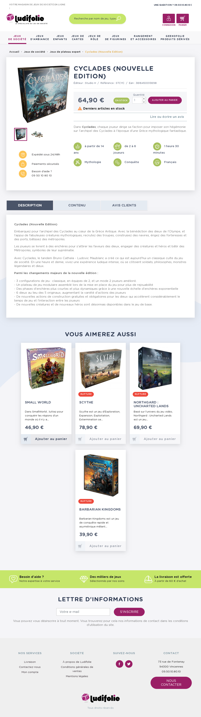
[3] (81, 117)
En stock (121, 101)
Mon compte (29, 672)
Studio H (90, 83)
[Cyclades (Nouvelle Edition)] (22, 135)
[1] (75, 117)
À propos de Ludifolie (77, 662)
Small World (38, 402)
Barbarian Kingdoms (100, 509)
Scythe (86, 402)
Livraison (30, 662)
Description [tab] (30, 205)
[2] (78, 117)
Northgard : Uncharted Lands (151, 404)
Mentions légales (77, 676)
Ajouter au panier (165, 100)
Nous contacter (171, 682)
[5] (87, 117)
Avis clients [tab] (124, 205)
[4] (84, 117)
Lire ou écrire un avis (167, 116)
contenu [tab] (77, 205)
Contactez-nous (30, 667)
